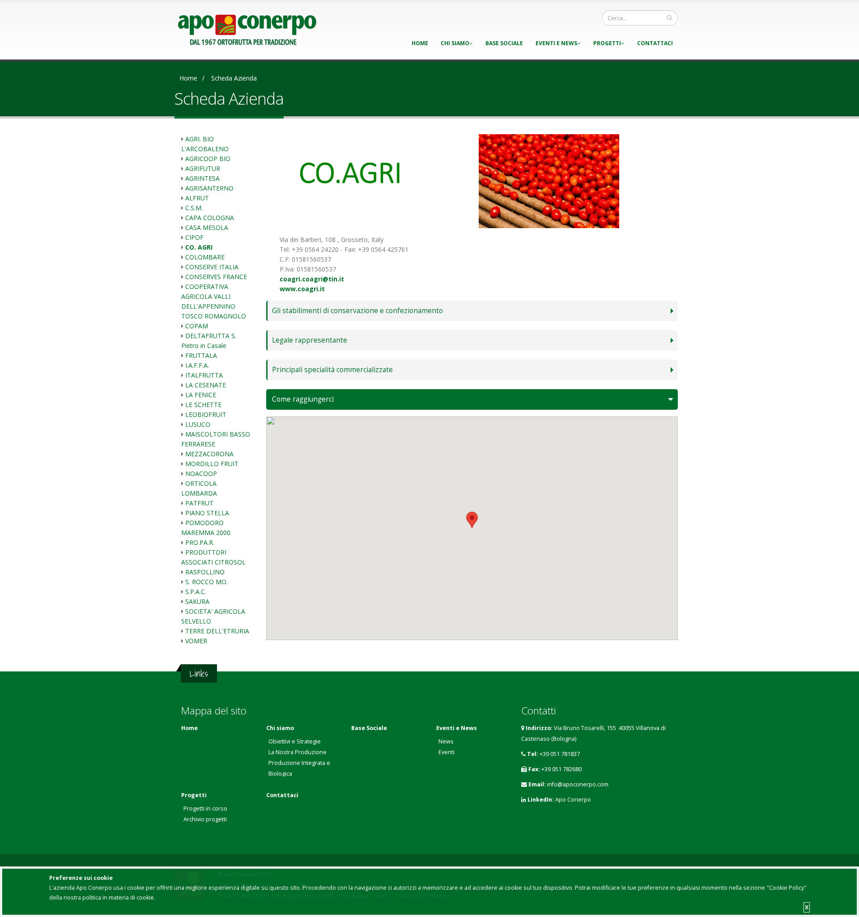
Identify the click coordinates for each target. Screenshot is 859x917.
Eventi (446, 752)
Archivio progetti (205, 819)
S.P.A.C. (195, 591)
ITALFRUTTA (204, 375)
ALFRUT (197, 198)
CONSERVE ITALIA (211, 267)
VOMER (196, 641)
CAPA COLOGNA (209, 217)
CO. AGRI (199, 247)
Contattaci (655, 43)
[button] (472, 520)
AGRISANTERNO (209, 188)
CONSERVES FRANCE (216, 276)
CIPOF (194, 237)
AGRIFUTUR (202, 168)
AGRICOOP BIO (207, 158)
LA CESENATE (205, 385)
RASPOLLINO (205, 572)
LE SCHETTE (203, 404)
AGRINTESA (202, 178)
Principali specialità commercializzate (332, 369)
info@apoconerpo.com (577, 784)
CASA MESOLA (206, 227)
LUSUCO (197, 424)
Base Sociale (504, 43)
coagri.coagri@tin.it (312, 279)
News (446, 741)
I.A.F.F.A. (197, 365)
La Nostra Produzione (297, 752)
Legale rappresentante (309, 340)
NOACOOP (201, 473)
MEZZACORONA (209, 454)
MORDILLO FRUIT (211, 463)
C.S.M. (194, 208)
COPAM (196, 326)
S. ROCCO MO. (206, 581)
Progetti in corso (205, 808)
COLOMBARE (205, 257)
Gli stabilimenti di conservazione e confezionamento (357, 310)
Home (420, 43)
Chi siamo (455, 43)
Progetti (607, 43)
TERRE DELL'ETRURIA (217, 631)
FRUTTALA (201, 355)
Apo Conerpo (573, 799)
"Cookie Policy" (786, 888)
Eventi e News (556, 43)
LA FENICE (200, 395)
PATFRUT (199, 503)
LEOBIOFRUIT (205, 414)
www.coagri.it (302, 288)
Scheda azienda (234, 78)
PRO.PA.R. (199, 542)
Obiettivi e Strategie (294, 741)
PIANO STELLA (207, 513)
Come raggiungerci (303, 399)
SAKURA (197, 601)
